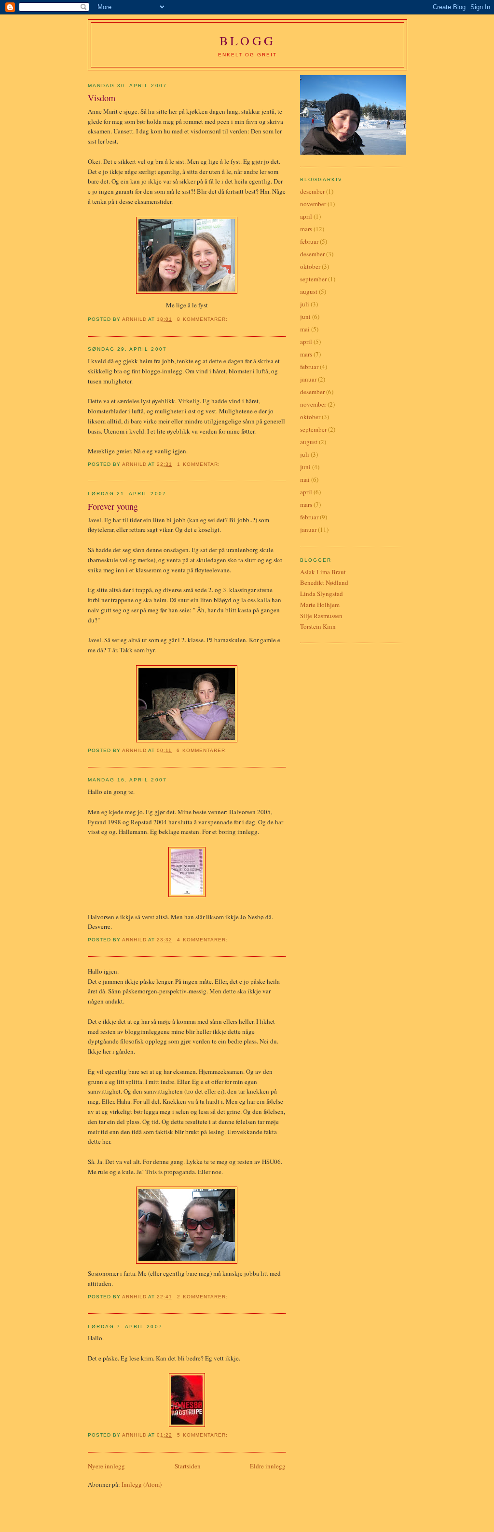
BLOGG (247, 40)
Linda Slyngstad (321, 593)
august (308, 291)
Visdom (101, 98)
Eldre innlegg (268, 1466)
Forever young (113, 506)
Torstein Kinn (318, 626)
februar (309, 241)
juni (305, 316)
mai (305, 329)
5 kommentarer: (203, 1435)
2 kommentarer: (203, 1296)
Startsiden (188, 1466)
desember (312, 191)
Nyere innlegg (106, 1466)
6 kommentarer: (203, 750)
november (313, 203)
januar (308, 379)
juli (304, 304)
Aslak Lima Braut (323, 572)
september (313, 279)
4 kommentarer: (203, 939)
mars (306, 229)
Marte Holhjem (320, 604)
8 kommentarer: (203, 319)
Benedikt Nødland (324, 582)
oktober (310, 266)
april (306, 216)
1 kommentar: (199, 464)
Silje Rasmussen (321, 615)
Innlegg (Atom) (142, 1484)
